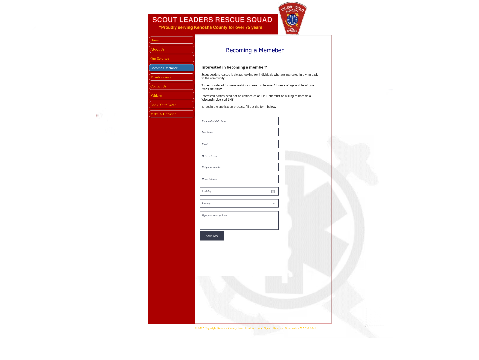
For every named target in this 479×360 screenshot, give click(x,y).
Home (154, 40)
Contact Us (158, 86)
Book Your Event (163, 104)
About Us (157, 49)
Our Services (159, 58)
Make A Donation (163, 113)
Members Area (160, 77)
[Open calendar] (272, 191)
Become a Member (163, 67)
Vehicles (156, 95)
